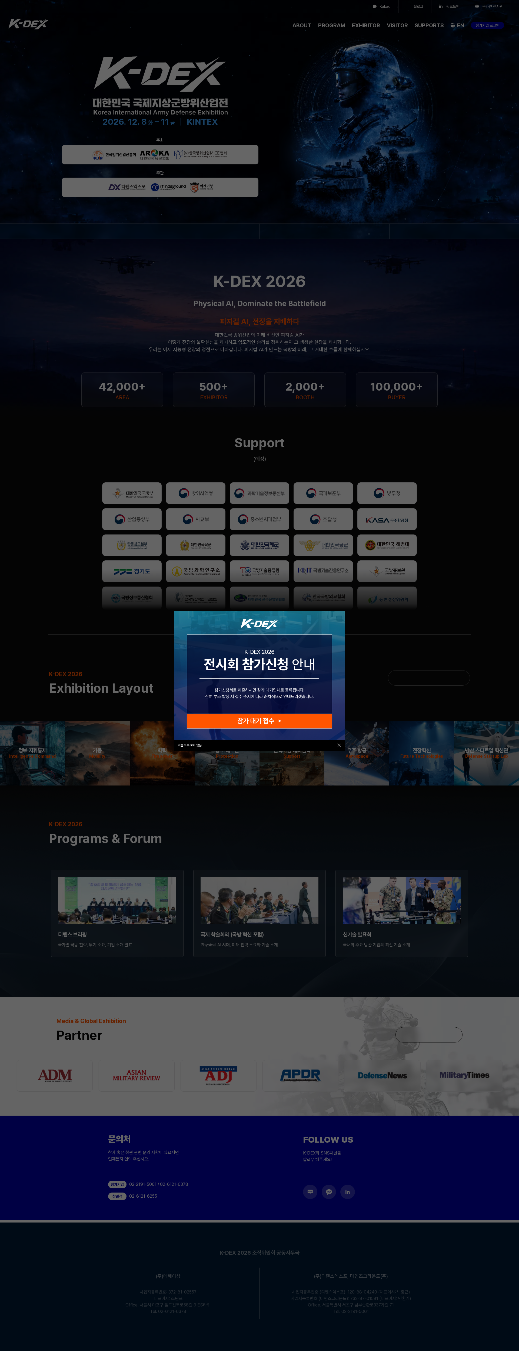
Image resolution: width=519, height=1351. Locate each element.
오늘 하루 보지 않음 (190, 745)
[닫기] (339, 745)
